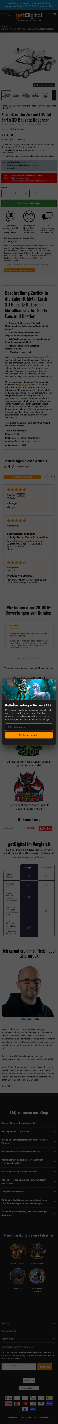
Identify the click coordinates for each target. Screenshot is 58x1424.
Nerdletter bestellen (29, 735)
